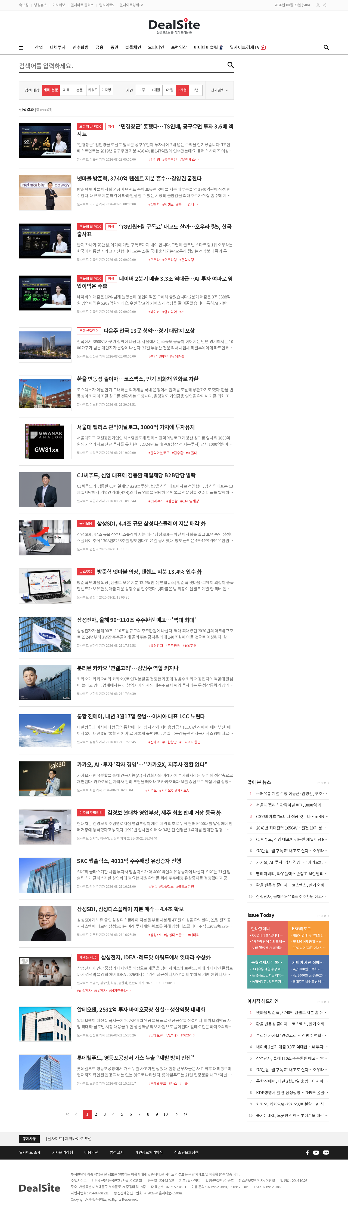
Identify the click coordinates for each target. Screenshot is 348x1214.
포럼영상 (179, 47)
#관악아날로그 (159, 453)
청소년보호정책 (186, 1152)
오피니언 (156, 47)
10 (165, 1114)
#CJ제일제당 (189, 501)
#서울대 (191, 453)
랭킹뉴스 (40, 5)
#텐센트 (168, 204)
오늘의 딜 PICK (90, 126)
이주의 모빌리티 (90, 812)
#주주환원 (173, 645)
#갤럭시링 (186, 260)
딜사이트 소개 (30, 1152)
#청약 (163, 356)
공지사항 (29, 1139)
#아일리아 (188, 1035)
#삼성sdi (154, 935)
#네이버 (154, 312)
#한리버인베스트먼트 (187, 204)
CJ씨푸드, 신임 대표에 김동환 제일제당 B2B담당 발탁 (300, 839)
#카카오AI (182, 790)
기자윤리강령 (62, 1152)
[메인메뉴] (21, 48)
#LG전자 (100, 991)
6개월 (182, 90)
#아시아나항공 (190, 742)
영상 (111, 126)
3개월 (169, 90)
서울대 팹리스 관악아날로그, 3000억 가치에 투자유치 (300, 805)
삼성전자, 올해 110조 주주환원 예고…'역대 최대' (297, 1058)
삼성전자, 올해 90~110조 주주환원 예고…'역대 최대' (300, 896)
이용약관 (91, 1152)
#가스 (173, 1083)
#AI (181, 312)
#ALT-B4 (172, 1035)
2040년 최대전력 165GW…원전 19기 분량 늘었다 (297, 828)
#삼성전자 (155, 645)
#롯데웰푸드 (157, 1083)
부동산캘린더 (89, 330)
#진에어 (154, 742)
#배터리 (194, 935)
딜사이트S (106, 5)
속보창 (24, 5)
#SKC (152, 886)
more (322, 782)
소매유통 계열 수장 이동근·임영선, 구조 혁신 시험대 (299, 793)
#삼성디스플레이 (175, 935)
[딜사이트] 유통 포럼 (63, 1138)
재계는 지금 (87, 957)
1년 (195, 90)
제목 (66, 90)
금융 (99, 47)
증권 (114, 47)
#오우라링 (169, 260)
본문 (79, 90)
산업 (39, 47)
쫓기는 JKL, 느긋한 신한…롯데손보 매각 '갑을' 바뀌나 (301, 1115)
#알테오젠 (155, 1035)
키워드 (93, 90)
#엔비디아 (169, 312)
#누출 (183, 1083)
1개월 (156, 90)
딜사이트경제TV (131, 5)
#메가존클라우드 (120, 991)
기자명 (106, 90)
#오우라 (154, 260)
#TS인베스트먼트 (190, 159)
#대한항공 (169, 742)
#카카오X (166, 790)
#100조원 (190, 645)
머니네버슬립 (206, 47)
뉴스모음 (85, 571)
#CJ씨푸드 (156, 501)
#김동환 (172, 501)
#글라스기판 (185, 886)
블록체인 (133, 47)
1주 (142, 90)
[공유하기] (324, 5)
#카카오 (151, 790)
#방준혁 (154, 204)
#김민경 (154, 159)
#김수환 (177, 453)
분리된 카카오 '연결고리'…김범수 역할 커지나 (294, 1035)
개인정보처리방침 (149, 1152)
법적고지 (117, 1152)
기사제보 (58, 5)
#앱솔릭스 (166, 886)
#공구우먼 (169, 159)
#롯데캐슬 (177, 356)
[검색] (326, 47)
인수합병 (81, 47)
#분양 (152, 356)
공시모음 (85, 523)
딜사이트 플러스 (82, 5)
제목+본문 (51, 90)
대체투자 (58, 47)
